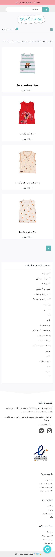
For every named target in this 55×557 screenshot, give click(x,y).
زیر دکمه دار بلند (44, 325)
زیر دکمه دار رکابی (44, 335)
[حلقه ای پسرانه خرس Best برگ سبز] (27, 64)
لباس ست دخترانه (46, 487)
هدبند (48, 371)
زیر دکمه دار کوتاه (44, 340)
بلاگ (51, 517)
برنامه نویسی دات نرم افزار (23, 554)
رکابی (48, 320)
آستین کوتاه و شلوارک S (41, 299)
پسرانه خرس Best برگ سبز (27, 85)
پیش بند (47, 304)
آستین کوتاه (46, 283)
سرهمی (47, 351)
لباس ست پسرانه (46, 491)
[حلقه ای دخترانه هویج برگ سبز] (27, 211)
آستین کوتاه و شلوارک (42, 294)
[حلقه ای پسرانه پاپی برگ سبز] (27, 113)
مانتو (48, 366)
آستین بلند (46, 273)
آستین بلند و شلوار (43, 278)
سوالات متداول (47, 539)
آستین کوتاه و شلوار (43, 289)
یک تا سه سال (47, 513)
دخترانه (50, 505)
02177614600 (43, 425)
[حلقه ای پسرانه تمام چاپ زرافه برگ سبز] (27, 162)
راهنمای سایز (48, 543)
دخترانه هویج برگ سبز (27, 231)
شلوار (48, 356)
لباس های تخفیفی (46, 483)
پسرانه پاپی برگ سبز (27, 133)
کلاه (49, 377)
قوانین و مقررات (47, 535)
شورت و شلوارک (44, 361)
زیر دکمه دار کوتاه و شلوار (41, 345)
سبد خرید (49, 479)
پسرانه (50, 509)
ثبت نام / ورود (7, 29)
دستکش (47, 309)
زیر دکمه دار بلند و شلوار (41, 330)
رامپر (48, 314)
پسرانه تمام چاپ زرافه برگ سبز (27, 182)
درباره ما (50, 532)
